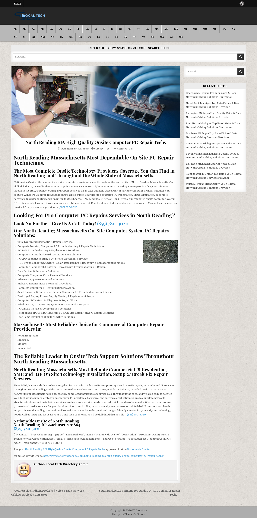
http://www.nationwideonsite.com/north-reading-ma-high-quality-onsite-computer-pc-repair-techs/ (103, 455)
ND (233, 28)
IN (120, 28)
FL (78, 28)
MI (185, 28)
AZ (33, 28)
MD (166, 28)
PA (98, 36)
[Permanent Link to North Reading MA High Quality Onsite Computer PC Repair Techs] (95, 102)
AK (24, 28)
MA (156, 28)
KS (129, 28)
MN (195, 28)
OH (71, 36)
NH (24, 36)
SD (116, 36)
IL (112, 28)
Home (17, 3)
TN (125, 36)
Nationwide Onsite (138, 449)
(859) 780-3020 (68, 207)
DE (69, 28)
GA (87, 28)
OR (89, 36)
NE (15, 36)
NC (224, 28)
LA (147, 28)
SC (107, 36)
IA (96, 28)
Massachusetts (125, 148)
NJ (33, 36)
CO (60, 28)
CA (51, 28)
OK (80, 36)
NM (43, 36)
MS (215, 28)
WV (181, 36)
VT (152, 36)
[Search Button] (242, 3)
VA (143, 36)
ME (176, 28)
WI (171, 36)
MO (205, 28)
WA (162, 36)
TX (134, 36)
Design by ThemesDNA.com (128, 514)
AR (42, 28)
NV (52, 36)
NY (61, 36)
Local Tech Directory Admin (75, 148)
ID (104, 28)
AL (15, 28)
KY (138, 28)
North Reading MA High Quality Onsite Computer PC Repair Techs (95, 142)
